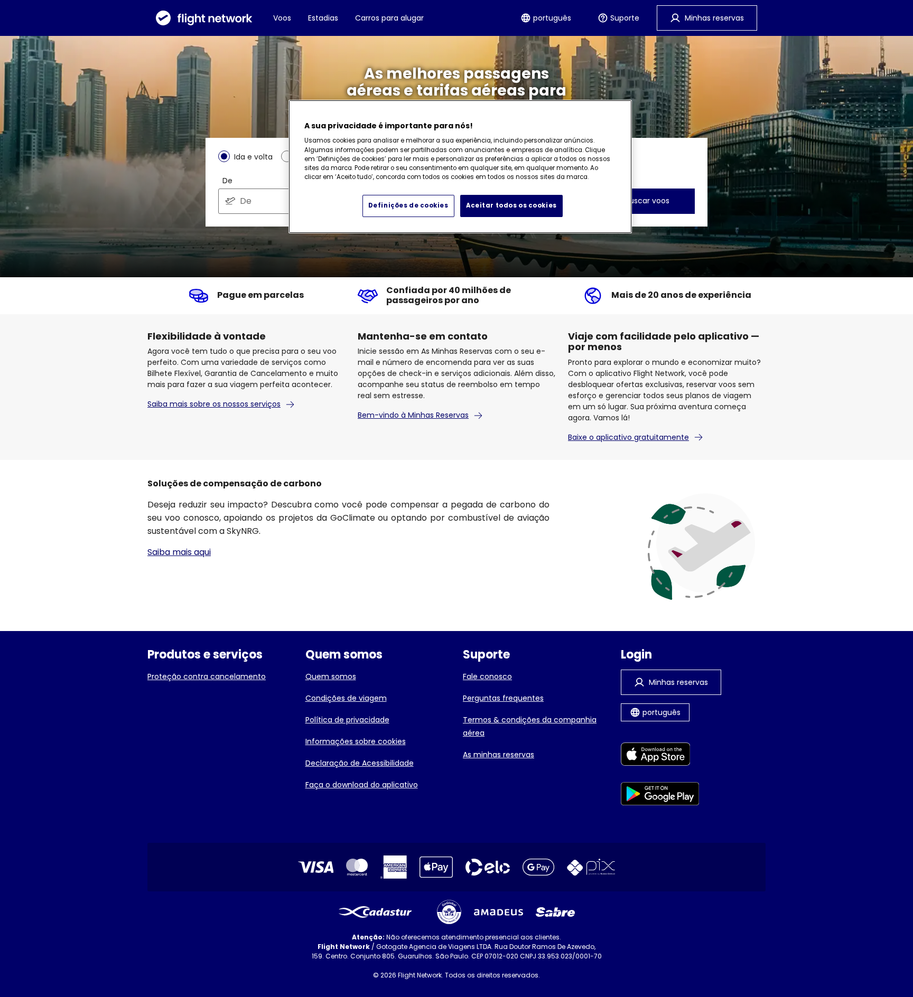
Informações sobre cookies (355, 741)
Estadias (323, 18)
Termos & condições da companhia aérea (530, 726)
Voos (282, 18)
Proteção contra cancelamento (206, 676)
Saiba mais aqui (179, 552)
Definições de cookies (408, 205)
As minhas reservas (498, 754)
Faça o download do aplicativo (361, 784)
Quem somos (330, 676)
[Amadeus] (498, 912)
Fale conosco (487, 676)
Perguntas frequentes (503, 698)
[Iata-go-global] (449, 912)
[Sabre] (555, 912)
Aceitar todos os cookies (511, 205)
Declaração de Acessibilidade (359, 763)
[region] (460, 167)
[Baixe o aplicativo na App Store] (660, 755)
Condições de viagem (346, 698)
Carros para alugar (389, 18)
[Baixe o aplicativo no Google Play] (660, 795)
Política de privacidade (347, 719)
